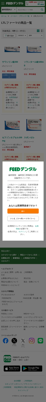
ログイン (22, 231)
